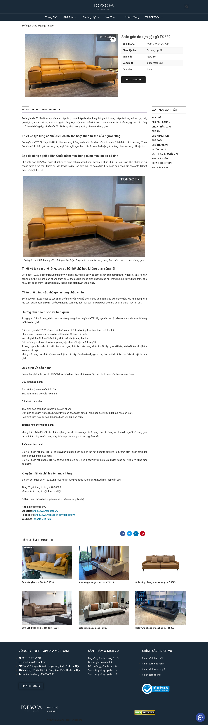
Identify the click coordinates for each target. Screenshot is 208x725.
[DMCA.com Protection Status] (144, 713)
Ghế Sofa (68, 17)
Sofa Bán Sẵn (160, 158)
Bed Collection (161, 122)
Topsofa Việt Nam (41, 519)
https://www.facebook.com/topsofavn (55, 514)
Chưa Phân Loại (161, 126)
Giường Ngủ (89, 17)
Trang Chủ (51, 17)
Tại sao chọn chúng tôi (46, 109)
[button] (186, 6)
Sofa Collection (162, 163)
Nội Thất (111, 17)
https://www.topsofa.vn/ (45, 510)
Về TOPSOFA (152, 17)
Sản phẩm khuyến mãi (165, 154)
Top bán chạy (160, 167)
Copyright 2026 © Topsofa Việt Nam (64, 720)
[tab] (25, 109)
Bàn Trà (156, 117)
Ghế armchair (160, 135)
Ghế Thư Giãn (160, 145)
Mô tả (25, 109)
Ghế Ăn (156, 131)
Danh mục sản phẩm (164, 109)
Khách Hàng (132, 17)
